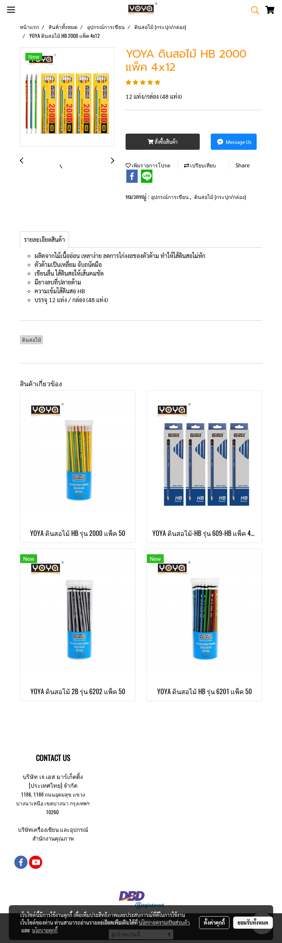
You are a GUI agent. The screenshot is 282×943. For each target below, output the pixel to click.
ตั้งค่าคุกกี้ (214, 922)
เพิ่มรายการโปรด (150, 165)
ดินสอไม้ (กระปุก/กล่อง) (220, 196)
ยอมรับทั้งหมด (253, 922)
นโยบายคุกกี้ (45, 930)
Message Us (238, 141)
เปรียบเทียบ (202, 165)
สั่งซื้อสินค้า (165, 141)
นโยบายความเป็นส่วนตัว (164, 922)
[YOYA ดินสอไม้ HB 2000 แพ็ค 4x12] (67, 97)
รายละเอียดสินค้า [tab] (44, 239)
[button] (252, 10)
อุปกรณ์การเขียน (170, 196)
